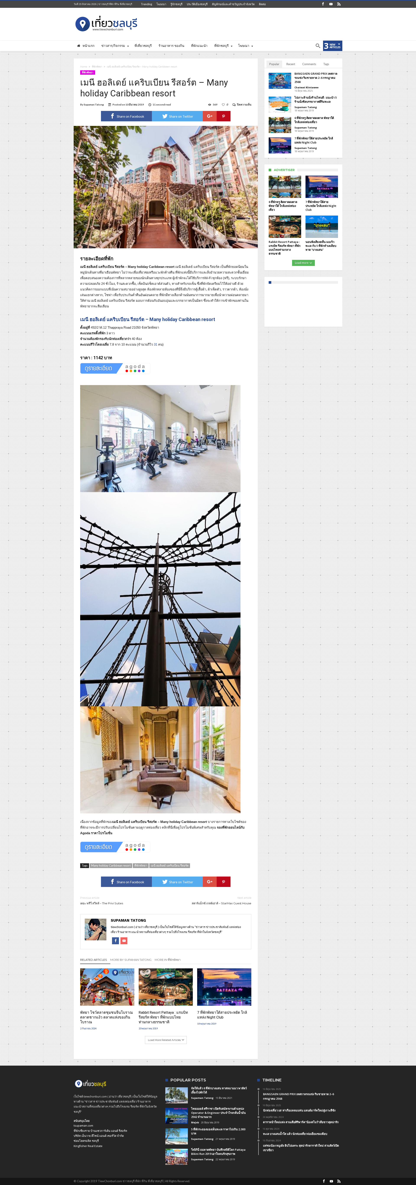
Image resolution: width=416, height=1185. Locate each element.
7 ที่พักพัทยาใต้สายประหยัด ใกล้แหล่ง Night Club (222, 1014)
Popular (274, 64)
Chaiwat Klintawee (306, 87)
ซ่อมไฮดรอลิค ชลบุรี (86, 1141)
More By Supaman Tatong (130, 959)
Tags (326, 64)
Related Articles (93, 959)
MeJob (195, 1122)
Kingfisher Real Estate (88, 1146)
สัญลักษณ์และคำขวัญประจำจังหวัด (233, 4)
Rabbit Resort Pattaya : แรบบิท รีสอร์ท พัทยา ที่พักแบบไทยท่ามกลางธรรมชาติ (163, 1017)
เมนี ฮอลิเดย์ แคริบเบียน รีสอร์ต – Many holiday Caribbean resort (147, 319)
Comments (309, 64)
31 (155, 344)
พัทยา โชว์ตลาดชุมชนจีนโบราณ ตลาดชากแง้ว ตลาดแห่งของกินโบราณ (106, 1017)
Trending (146, 4)
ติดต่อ (262, 4)
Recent (290, 64)
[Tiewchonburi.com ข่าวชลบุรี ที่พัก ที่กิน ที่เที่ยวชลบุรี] (106, 14)
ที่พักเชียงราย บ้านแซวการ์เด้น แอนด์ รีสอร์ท (100, 1131)
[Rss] (338, 4)
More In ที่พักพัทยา (167, 959)
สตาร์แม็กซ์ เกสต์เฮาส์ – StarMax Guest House (221, 900)
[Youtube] (330, 4)
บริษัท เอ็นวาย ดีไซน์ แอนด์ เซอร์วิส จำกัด (99, 1136)
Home (83, 66)
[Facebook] (322, 4)
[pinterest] (224, 116)
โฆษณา (161, 4)
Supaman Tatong (94, 104)
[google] (210, 116)
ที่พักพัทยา (97, 66)
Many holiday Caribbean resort (111, 865)
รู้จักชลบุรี (176, 4)
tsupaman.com (83, 1125)
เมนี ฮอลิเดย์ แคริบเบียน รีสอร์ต (169, 865)
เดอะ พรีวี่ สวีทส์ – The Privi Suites (101, 900)
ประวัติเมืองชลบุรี (197, 4)
